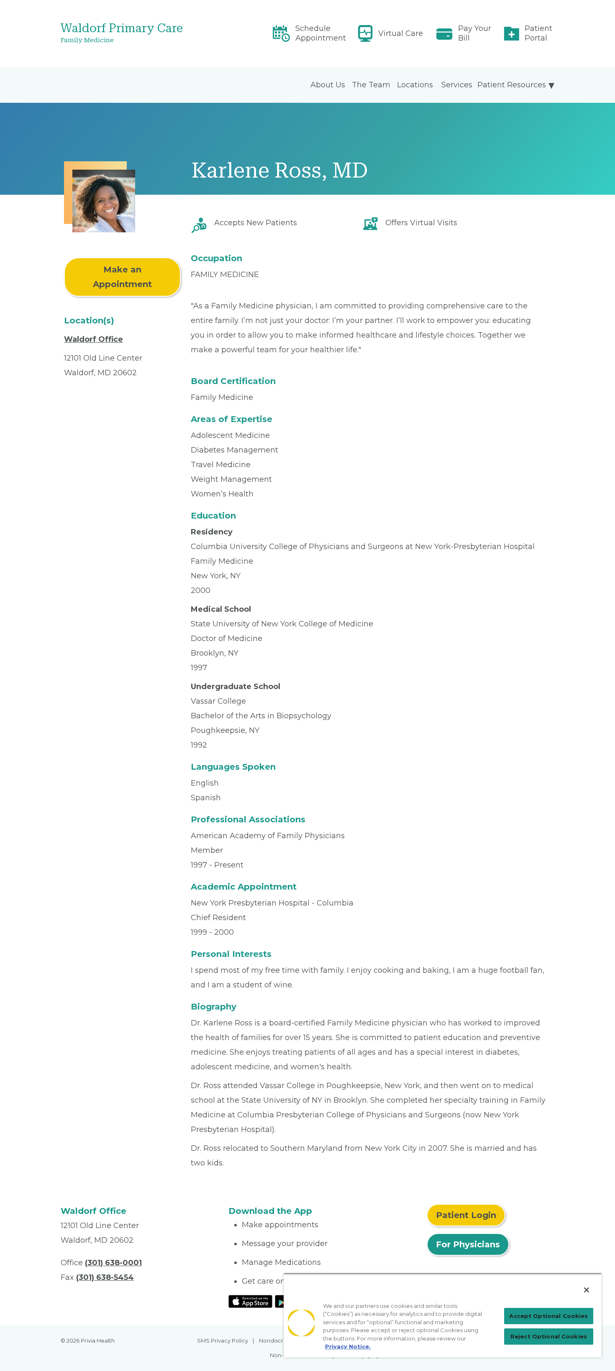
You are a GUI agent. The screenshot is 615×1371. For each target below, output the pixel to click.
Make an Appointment (122, 277)
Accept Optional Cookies (548, 1315)
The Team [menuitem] (371, 84)
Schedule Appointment (320, 33)
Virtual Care (400, 33)
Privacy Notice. (348, 1346)
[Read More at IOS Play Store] (250, 1300)
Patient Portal (538, 33)
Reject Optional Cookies (548, 1336)
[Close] (586, 1290)
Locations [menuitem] (415, 84)
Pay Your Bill (474, 33)
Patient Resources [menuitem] (511, 84)
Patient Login (466, 1215)
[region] (443, 1315)
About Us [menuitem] (327, 84)
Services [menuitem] (456, 84)
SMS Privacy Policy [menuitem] (222, 1340)
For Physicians (468, 1244)
